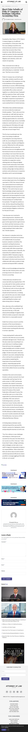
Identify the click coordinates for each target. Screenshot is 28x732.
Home (3, 6)
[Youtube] (17, 692)
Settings (6, 727)
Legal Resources (14, 710)
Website (3, 570)
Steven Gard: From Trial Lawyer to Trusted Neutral (13, 630)
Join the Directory (14, 711)
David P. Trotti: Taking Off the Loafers (10, 614)
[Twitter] (21, 692)
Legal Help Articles (14, 719)
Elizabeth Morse (13, 522)
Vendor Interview (14, 6)
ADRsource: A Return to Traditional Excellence (12, 624)
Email (3, 565)
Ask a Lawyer (14, 722)
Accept (4, 729)
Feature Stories (8, 6)
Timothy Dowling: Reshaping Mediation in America (13, 633)
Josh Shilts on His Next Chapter (9, 627)
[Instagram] (10, 692)
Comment (3, 541)
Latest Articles (14, 705)
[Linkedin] (7, 692)
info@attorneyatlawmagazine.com (17, 696)
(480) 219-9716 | (6, 696)
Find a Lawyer (14, 720)
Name (3, 558)
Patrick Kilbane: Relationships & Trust (10, 598)
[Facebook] (14, 692)
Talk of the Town (14, 707)
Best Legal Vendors (14, 708)
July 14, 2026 (5, 600)
